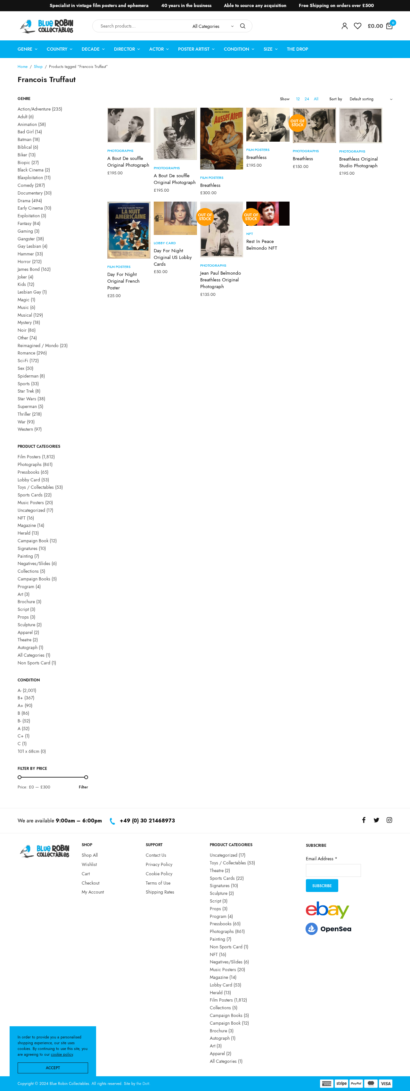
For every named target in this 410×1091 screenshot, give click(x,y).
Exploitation (29, 215)
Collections (28, 571)
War (22, 422)
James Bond (29, 269)
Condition (236, 49)
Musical (25, 315)
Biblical (25, 147)
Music (23, 307)
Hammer (26, 254)
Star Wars (27, 399)
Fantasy (24, 223)
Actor (156, 49)
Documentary (30, 193)
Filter (83, 787)
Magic (23, 299)
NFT (22, 518)
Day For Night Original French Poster (123, 281)
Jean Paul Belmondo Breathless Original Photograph (220, 280)
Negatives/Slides (34, 563)
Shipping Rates (160, 892)
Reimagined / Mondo (38, 345)
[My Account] (345, 26)
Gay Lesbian (29, 246)
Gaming (25, 231)
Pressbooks (28, 472)
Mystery (25, 322)
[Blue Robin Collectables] (47, 26)
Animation (27, 124)
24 (307, 99)
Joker (22, 277)
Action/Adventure (34, 109)
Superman (27, 406)
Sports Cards (30, 495)
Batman (24, 139)
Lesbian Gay (29, 292)
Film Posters (29, 457)
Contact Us (156, 855)
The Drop (297, 49)
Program (26, 586)
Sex (21, 368)
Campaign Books (34, 579)
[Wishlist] (357, 26)
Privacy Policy (159, 864)
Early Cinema (30, 208)
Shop (38, 67)
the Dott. (143, 1084)
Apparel (25, 632)
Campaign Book (33, 540)
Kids (22, 284)
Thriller (24, 414)
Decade (91, 49)
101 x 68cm (28, 751)
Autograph (27, 647)
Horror (24, 261)
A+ (20, 705)
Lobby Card (29, 480)
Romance (26, 353)
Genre (25, 49)
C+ (21, 736)
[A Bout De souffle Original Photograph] (129, 125)
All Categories (31, 655)
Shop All (90, 855)
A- (19, 690)
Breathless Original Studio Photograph (358, 162)
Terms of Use (158, 882)
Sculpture (26, 624)
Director (124, 49)
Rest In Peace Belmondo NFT (261, 245)
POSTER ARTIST (193, 49)
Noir (22, 330)
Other (23, 338)
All (316, 99)
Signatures (27, 548)
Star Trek (26, 391)
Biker (22, 155)
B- (19, 721)
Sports (24, 383)
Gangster (26, 239)
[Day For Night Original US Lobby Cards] (175, 218)
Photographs (30, 464)
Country (57, 49)
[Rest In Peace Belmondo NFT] (268, 214)
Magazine (27, 525)
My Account (93, 892)
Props (23, 617)
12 (298, 99)
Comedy (26, 185)
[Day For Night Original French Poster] (129, 230)
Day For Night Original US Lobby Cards (173, 257)
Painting (25, 556)
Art (20, 594)
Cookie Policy (159, 873)
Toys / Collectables (36, 487)
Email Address (321, 858)
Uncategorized (31, 510)
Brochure (26, 601)
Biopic (24, 162)
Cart (86, 873)
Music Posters (31, 502)
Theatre (24, 640)
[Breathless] (221, 139)
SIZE (268, 49)
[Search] (243, 26)
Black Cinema (31, 170)
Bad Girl (26, 132)
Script (23, 609)
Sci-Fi (23, 360)
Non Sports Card (34, 663)
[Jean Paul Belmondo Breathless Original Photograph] (221, 229)
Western (25, 429)
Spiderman (28, 376)
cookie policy (62, 1054)
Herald (24, 533)
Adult (22, 116)
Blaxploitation (30, 177)
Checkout (90, 882)
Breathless (210, 185)
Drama (24, 200)
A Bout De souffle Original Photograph (128, 162)
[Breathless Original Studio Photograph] (360, 125)
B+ (20, 698)
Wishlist (89, 864)
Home (23, 67)
